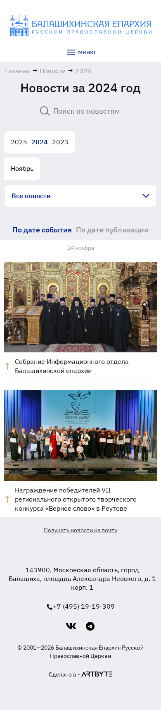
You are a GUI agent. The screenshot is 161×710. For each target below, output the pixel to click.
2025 (19, 142)
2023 (60, 142)
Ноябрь (22, 168)
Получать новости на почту (80, 530)
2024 (39, 142)
